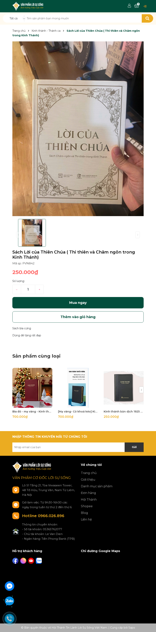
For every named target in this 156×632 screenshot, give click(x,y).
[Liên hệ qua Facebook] (9, 585)
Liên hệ (86, 519)
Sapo (131, 627)
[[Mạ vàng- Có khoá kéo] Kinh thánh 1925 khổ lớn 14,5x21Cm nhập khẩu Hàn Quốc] (78, 388)
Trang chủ (89, 473)
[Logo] (28, 6)
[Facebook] (15, 561)
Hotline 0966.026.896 (43, 516)
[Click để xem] (78, 128)
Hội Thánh (89, 499)
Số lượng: (18, 281)
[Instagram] (23, 561)
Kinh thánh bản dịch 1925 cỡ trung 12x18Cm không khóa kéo (124, 411)
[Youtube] (31, 561)
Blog (84, 513)
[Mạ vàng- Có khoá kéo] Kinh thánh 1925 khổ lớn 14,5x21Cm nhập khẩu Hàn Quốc (78, 411)
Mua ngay (78, 303)
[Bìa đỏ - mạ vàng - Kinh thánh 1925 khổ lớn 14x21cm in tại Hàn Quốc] (32, 388)
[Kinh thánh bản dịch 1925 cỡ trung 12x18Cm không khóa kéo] (124, 388)
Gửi (134, 447)
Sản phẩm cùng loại (36, 356)
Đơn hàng (88, 493)
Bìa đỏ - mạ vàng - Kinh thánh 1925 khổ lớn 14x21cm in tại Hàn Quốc (32, 411)
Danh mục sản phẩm (96, 486)
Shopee (87, 506)
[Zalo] (39, 561)
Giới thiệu (88, 479)
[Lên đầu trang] (149, 625)
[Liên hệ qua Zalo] (9, 601)
